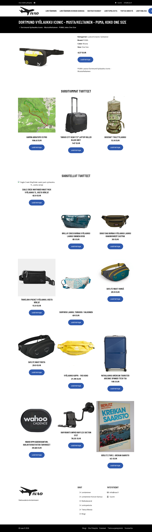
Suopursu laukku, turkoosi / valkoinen (76, 312)
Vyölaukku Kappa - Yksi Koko (76, 375)
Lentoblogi (141, 11)
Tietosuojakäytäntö (115, 528)
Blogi (83, 514)
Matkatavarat (94, 11)
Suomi (120, 3)
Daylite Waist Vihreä (115, 288)
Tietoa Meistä (86, 510)
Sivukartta (129, 528)
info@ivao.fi (128, 3)
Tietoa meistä (126, 11)
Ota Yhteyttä (93, 528)
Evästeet (102, 528)
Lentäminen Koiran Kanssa (91, 497)
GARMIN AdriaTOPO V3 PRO (36, 137)
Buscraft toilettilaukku (115, 137)
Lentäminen (51, 11)
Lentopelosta (110, 11)
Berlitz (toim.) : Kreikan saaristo (115, 455)
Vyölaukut (104, 37)
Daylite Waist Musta (36, 362)
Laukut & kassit (94, 37)
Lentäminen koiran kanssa (72, 11)
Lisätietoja (85, 60)
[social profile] (34, 3)
